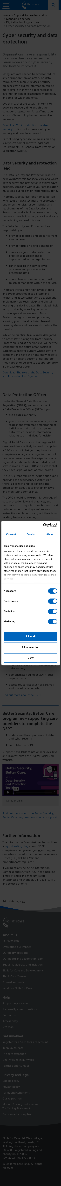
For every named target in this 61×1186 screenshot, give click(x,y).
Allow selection (30, 647)
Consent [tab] (11, 534)
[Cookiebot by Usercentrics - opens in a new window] (43, 525)
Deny (31, 657)
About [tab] (50, 534)
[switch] (52, 601)
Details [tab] (30, 534)
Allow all (30, 636)
